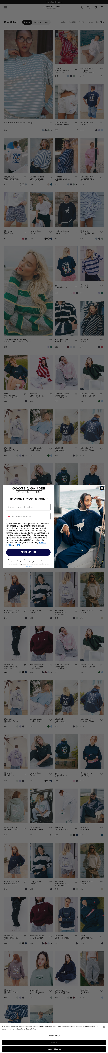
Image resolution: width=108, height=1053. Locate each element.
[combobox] (10, 516)
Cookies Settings (54, 1036)
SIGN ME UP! (28, 552)
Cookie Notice (31, 1029)
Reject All (54, 1042)
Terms (17, 545)
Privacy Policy (28, 566)
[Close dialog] (102, 488)
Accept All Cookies (54, 1049)
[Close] (104, 1027)
